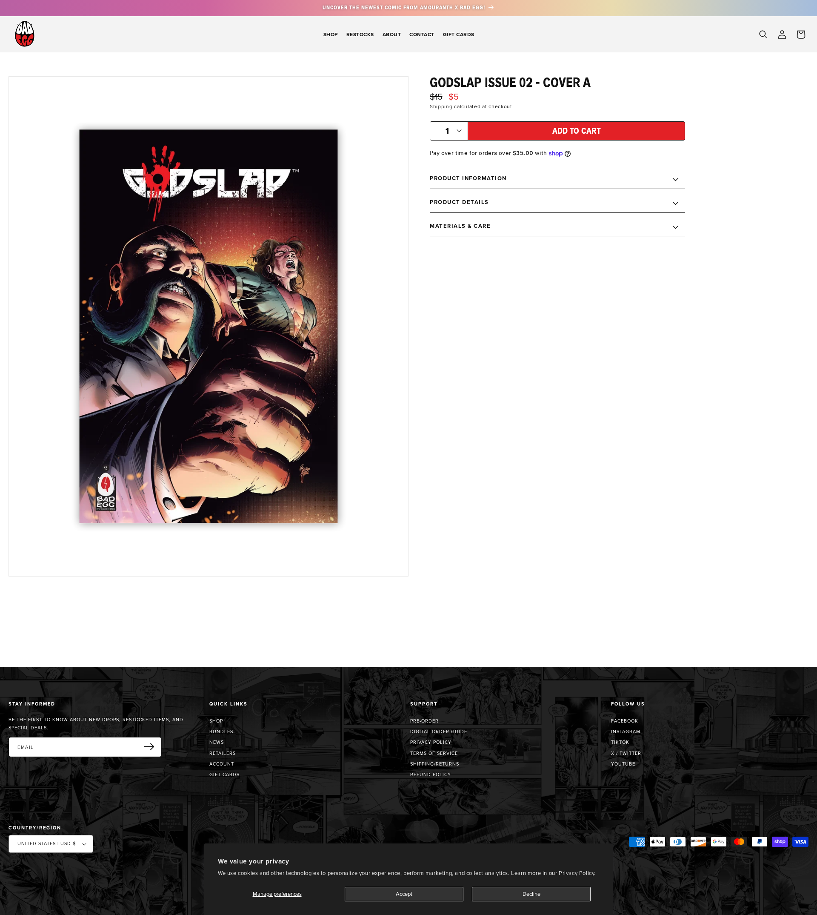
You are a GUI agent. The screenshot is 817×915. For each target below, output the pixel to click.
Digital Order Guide (438, 731)
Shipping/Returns (434, 763)
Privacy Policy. (577, 873)
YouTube (623, 763)
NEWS (216, 742)
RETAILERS (222, 753)
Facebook (624, 720)
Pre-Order (424, 721)
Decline (531, 894)
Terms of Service (434, 753)
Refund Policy (430, 774)
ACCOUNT (221, 763)
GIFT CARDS (224, 774)
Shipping (441, 106)
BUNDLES (221, 731)
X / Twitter (626, 753)
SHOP (216, 721)
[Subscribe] (152, 746)
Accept (404, 894)
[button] (330, 34)
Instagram (625, 731)
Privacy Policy (430, 742)
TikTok (620, 742)
